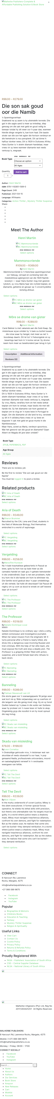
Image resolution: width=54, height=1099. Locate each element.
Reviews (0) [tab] (11, 359)
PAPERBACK (15, 445)
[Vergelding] (9, 537)
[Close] (1, 1028)
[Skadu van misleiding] (14, 724)
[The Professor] (11, 599)
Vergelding (9, 554)
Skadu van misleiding (17, 741)
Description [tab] (11, 354)
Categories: (7, 201)
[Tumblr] (7, 216)
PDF (24, 445)
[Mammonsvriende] (27, 243)
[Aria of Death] (11, 493)
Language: (6, 197)
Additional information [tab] (31, 354)
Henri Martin (15, 183)
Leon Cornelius (11, 749)
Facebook (13, 895)
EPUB (5, 445)
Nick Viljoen (10, 799)
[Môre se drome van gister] (27, 299)
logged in (18, 479)
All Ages (7, 454)
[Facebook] (7, 207)
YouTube (12, 901)
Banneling (9, 685)
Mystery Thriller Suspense (40, 201)
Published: (6, 194)
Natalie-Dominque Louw (15, 625)
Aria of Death (11, 510)
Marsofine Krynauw (13, 562)
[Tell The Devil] (11, 774)
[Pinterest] (7, 219)
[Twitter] (7, 210)
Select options (27, 253)
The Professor (12, 616)
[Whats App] (7, 222)
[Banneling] (9, 667)
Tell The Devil (11, 791)
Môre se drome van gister (27, 317)
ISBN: (4, 187)
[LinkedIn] (7, 213)
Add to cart (21, 172)
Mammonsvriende (27, 260)
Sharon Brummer (12, 518)
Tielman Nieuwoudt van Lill (17, 693)
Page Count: (7, 190)
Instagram (13, 898)
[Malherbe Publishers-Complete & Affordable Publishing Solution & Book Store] (24, 3)
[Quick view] (27, 257)
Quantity (6, 171)
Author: (5, 183)
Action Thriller (19, 201)
